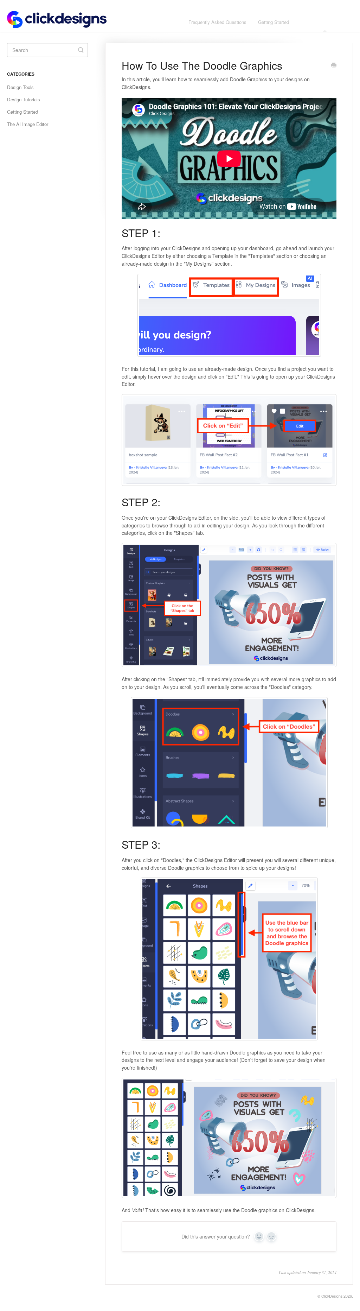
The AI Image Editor (27, 124)
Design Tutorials (23, 99)
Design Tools (20, 87)
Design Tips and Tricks (324, 22)
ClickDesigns (331, 1296)
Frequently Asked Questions (217, 22)
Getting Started (273, 22)
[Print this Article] (333, 66)
